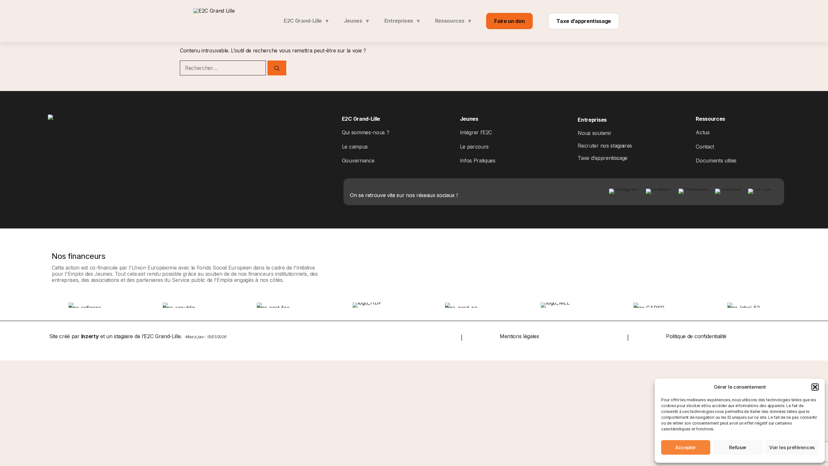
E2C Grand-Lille (306, 20)
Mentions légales (519, 336)
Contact (705, 146)
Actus (702, 132)
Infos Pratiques (478, 160)
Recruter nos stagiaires (605, 145)
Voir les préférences (792, 447)
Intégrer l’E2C (476, 132)
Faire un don (509, 21)
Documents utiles (716, 160)
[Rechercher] (276, 68)
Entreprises (401, 20)
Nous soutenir (594, 133)
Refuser (737, 447)
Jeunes (356, 20)
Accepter (685, 447)
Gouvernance (358, 160)
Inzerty (90, 336)
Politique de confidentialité (696, 336)
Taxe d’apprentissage (583, 21)
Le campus (355, 146)
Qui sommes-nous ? (365, 132)
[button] (815, 387)
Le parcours (474, 146)
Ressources (453, 20)
